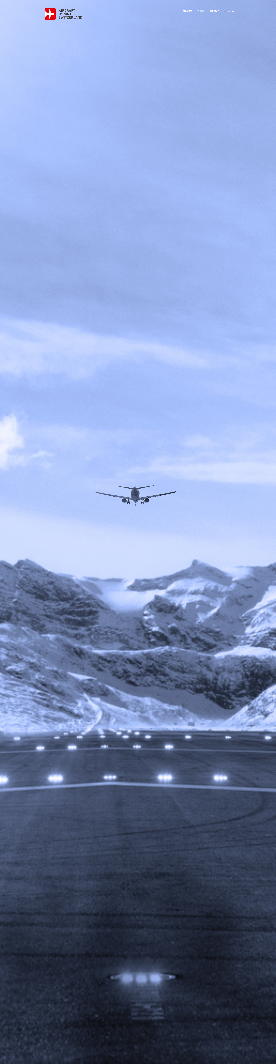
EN (225, 11)
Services (187, 11)
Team (201, 11)
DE (233, 11)
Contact (214, 11)
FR (229, 11)
